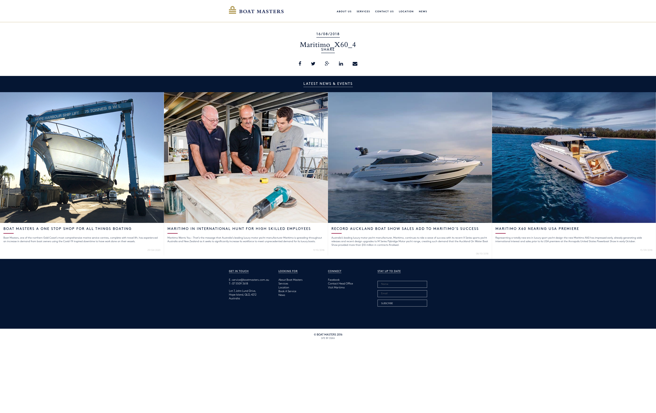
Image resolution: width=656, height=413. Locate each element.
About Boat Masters (290, 280)
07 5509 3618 (240, 283)
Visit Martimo (336, 287)
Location (406, 12)
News (423, 12)
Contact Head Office (340, 283)
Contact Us (384, 12)
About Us (344, 12)
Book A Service (287, 291)
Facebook (334, 280)
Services (363, 12)
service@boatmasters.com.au (250, 280)
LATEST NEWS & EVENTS (328, 84)
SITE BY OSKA (328, 338)
